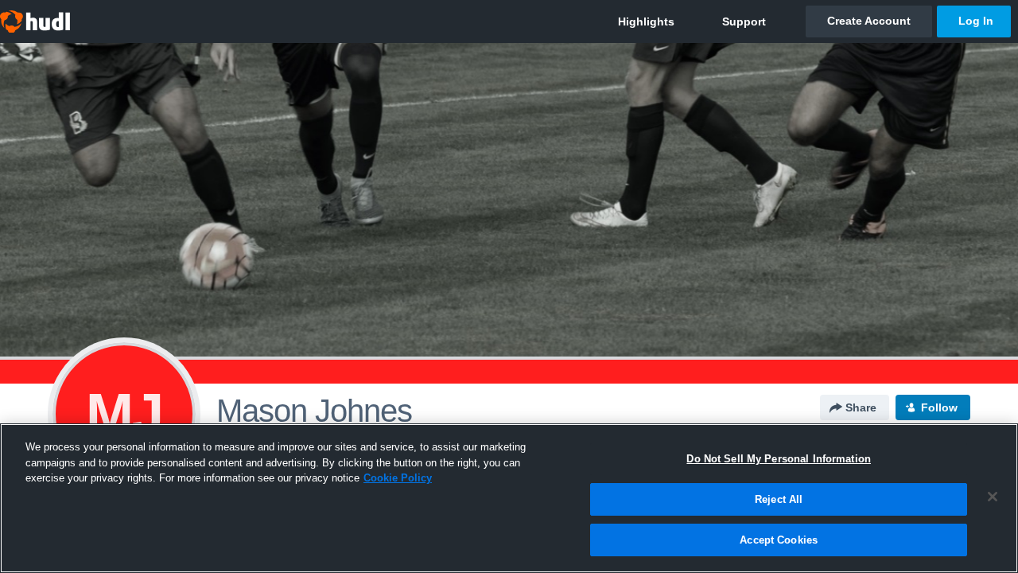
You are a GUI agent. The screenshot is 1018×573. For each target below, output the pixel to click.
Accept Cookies (779, 540)
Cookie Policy (397, 478)
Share (860, 407)
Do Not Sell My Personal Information (778, 459)
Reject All (778, 499)
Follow (939, 407)
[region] (509, 498)
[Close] (992, 496)
